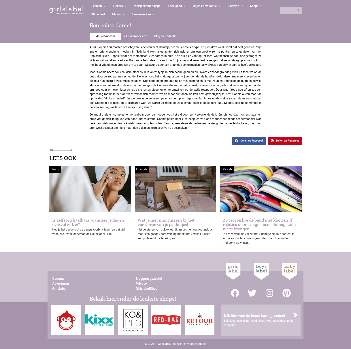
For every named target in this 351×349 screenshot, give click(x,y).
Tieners (118, 6)
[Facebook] (235, 293)
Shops (254, 6)
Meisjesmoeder (105, 36)
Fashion (96, 6)
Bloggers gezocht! (149, 279)
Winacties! (98, 14)
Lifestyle (233, 6)
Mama (116, 14)
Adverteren (60, 283)
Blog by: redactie (165, 36)
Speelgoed (175, 6)
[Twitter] (252, 293)
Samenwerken (141, 14)
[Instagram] (269, 293)
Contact (58, 279)
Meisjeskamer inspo (147, 6)
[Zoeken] (298, 10)
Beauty (55, 169)
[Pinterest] (286, 293)
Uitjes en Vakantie (205, 6)
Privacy (141, 283)
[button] (249, 141)
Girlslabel (59, 288)
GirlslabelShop (146, 288)
